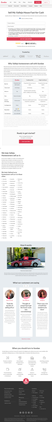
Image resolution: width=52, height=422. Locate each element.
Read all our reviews (26, 338)
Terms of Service (21, 36)
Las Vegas (42, 397)
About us (21, 388)
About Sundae (21, 391)
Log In (45, 2)
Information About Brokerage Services (10, 420)
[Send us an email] (26, 412)
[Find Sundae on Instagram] (29, 412)
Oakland (34, 400)
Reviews (36, 5)
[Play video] (26, 258)
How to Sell (16, 5)
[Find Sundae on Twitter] (23, 412)
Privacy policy (23, 415)
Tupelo (42, 392)
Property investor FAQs (9, 395)
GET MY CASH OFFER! (26, 39)
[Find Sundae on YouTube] (31, 412)
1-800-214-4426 (7, 403)
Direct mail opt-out (34, 415)
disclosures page (43, 419)
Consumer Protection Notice (20, 420)
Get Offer (38, 2)
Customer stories (7, 397)
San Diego (35, 407)
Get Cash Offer (26, 141)
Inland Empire (35, 397)
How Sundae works (9, 388)
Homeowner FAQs (8, 394)
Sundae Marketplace (23, 401)
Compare (30, 5)
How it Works (23, 5)
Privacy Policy (28, 36)
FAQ (41, 5)
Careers (20, 392)
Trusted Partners (22, 404)
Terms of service (17, 415)
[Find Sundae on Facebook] (20, 412)
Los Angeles (35, 399)
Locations (34, 388)
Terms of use (28, 415)
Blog (20, 399)
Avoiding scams (7, 392)
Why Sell (10, 5)
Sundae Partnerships (23, 403)
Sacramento (35, 405)
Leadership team (22, 394)
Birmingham (35, 392)
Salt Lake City (43, 408)
